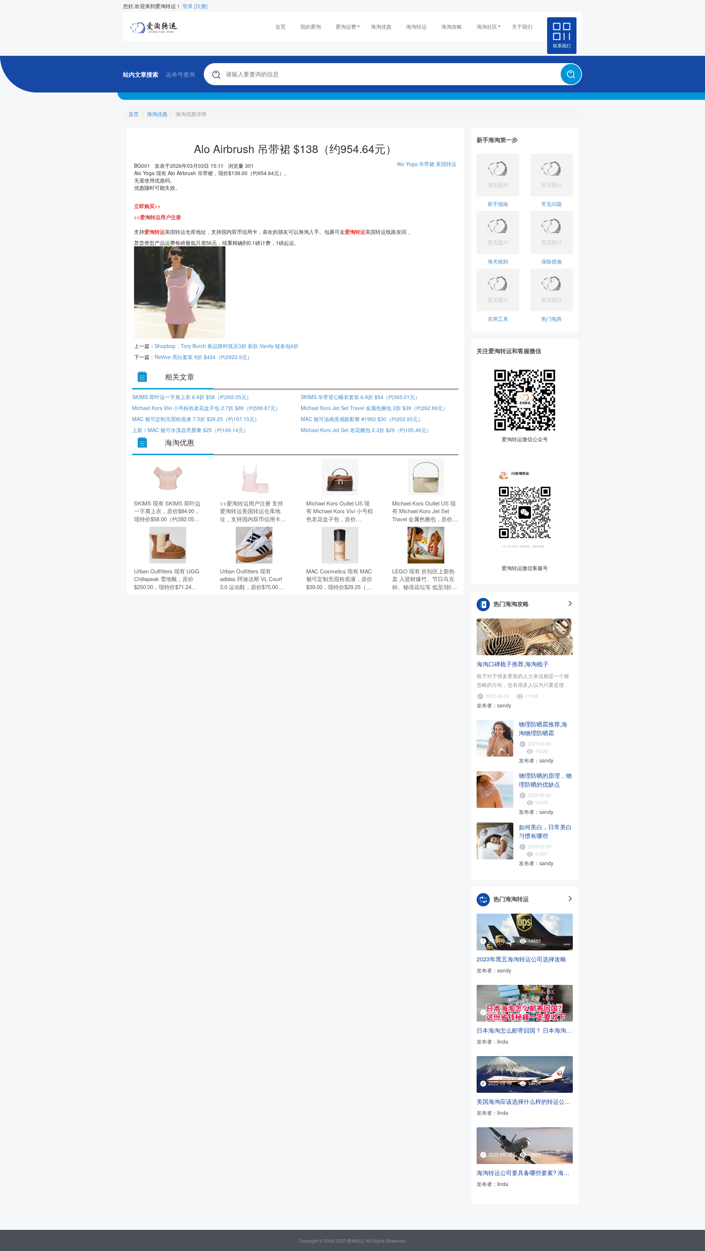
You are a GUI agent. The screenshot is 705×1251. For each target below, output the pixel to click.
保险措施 (551, 261)
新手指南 (498, 203)
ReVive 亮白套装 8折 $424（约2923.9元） (203, 356)
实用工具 (498, 318)
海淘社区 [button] (487, 26)
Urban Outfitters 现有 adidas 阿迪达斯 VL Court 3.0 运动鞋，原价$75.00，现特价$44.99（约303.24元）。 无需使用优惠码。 (251, 579)
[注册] (200, 6)
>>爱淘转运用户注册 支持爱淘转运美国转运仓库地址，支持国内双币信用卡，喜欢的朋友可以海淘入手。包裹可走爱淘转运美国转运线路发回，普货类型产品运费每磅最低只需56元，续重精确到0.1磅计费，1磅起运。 (253, 511)
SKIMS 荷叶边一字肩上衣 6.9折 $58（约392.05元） (192, 396)
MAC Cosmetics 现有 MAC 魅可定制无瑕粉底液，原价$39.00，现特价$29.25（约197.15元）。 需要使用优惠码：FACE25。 (339, 579)
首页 (280, 26)
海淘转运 (416, 26)
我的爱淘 (310, 26)
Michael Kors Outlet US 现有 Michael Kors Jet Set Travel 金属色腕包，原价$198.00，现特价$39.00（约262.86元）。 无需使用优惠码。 (425, 511)
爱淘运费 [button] (346, 26)
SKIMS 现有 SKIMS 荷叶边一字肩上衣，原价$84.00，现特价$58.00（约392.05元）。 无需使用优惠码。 (167, 511)
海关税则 (498, 261)
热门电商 (551, 318)
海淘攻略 (451, 26)
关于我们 (522, 26)
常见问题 (551, 203)
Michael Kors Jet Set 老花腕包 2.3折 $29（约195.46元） (366, 430)
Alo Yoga (408, 163)
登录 (187, 6)
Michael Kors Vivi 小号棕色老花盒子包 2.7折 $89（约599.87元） (206, 407)
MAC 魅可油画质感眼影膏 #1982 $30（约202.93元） (362, 419)
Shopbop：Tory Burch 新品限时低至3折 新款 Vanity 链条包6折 (227, 345)
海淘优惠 (381, 26)
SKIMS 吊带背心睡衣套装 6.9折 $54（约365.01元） (360, 396)
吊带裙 (426, 163)
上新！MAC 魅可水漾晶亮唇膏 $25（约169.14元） (190, 430)
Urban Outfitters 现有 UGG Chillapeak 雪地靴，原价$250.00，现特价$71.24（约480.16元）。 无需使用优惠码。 (167, 579)
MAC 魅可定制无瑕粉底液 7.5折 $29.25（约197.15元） (196, 419)
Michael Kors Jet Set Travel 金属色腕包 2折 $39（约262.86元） (374, 407)
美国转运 (446, 163)
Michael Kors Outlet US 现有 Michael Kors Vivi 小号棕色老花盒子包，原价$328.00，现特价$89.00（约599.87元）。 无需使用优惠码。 (339, 511)
